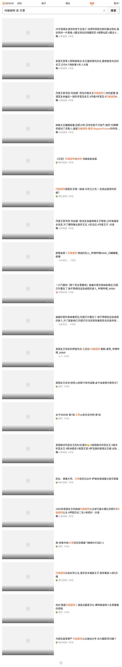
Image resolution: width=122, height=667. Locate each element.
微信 (68, 3)
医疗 (44, 3)
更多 (116, 3)
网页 (19, 3)
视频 (92, 3)
